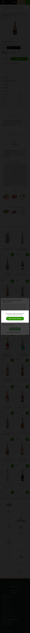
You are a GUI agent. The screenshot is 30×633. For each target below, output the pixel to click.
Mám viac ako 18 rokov (15, 318)
